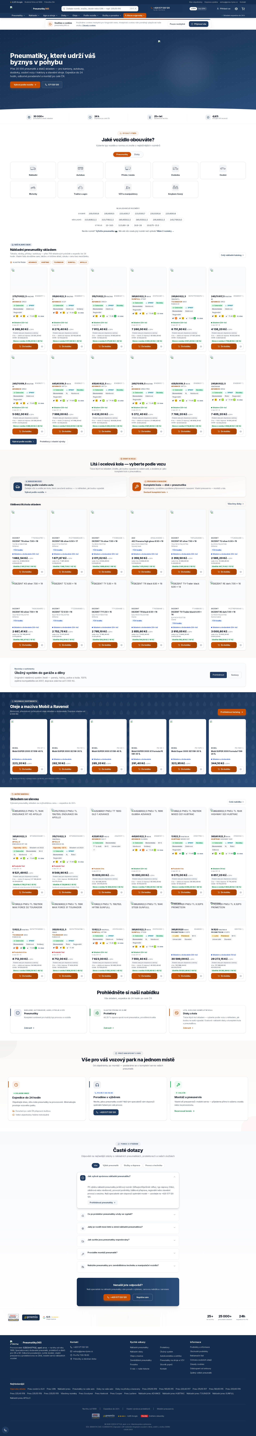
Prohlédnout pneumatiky (101, 1202)
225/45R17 (124, 213)
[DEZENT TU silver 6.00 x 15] (227, 522)
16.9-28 (138, 225)
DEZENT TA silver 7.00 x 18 (104, 541)
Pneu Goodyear (86, 1393)
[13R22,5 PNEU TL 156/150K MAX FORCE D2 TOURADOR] (28, 913)
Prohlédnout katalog (230, 712)
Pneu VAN (51, 1389)
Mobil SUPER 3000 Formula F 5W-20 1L (227, 752)
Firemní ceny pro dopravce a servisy (25, 333)
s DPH (193, 9)
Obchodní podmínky (199, 1351)
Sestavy (235, 675)
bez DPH (201, 9)
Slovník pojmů (166, 1364)
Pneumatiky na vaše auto (84, 1389)
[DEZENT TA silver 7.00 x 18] (108, 522)
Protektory (164, 1347)
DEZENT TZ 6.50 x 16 (62, 612)
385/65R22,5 (125, 220)
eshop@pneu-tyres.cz (229, 2)
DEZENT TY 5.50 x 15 (102, 612)
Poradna (134, 1364)
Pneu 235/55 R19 (51, 1393)
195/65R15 (109, 213)
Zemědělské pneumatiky (141, 1360)
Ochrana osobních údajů (201, 1360)
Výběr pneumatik (111, 1165)
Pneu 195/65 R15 (166, 1389)
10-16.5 (109, 225)
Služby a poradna (110, 15)
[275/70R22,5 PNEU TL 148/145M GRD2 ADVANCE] (28, 280)
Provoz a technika (153, 1165)
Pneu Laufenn (130, 1393)
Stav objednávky (195, 2)
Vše (95, 1165)
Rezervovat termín (183, 1111)
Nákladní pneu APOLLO (20, 1398)
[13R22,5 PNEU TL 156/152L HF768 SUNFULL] (108, 913)
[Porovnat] (42, 346)
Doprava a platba (211, 2)
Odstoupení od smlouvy (200, 1368)
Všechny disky (234, 504)
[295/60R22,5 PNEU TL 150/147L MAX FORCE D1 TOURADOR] (187, 280)
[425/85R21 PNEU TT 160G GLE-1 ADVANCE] (108, 820)
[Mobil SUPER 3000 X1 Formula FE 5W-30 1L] (147, 732)
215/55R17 (140, 213)
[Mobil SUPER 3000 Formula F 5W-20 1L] (227, 732)
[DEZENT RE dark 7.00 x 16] (227, 593)
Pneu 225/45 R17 (183, 1389)
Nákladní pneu (64, 1389)
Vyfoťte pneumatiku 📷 (106, 231)
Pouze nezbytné (177, 24)
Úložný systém (166, 1351)
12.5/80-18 (123, 225)
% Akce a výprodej (133, 15)
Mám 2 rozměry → (165, 231)
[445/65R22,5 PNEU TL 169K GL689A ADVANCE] (147, 820)
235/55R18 (155, 213)
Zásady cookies (89, 25)
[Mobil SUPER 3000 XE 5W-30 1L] (68, 732)
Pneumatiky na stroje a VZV (172, 1360)
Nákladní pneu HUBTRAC (174, 1393)
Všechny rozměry (69, 1393)
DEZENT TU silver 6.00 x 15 (224, 541)
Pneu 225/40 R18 (17, 1393)
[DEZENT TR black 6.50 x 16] (147, 593)
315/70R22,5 (108, 220)
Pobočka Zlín (49, 2)
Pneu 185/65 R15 (216, 1389)
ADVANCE (33, 262)
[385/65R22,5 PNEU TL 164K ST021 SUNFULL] (147, 280)
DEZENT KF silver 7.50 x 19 (184, 541)
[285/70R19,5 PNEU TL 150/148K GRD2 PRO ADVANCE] (147, 367)
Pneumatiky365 (32, 1342)
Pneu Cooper (116, 1393)
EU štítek (41, 316)
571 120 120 (53, 85)
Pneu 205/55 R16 (149, 1389)
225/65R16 (171, 213)
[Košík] (243, 8)
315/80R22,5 (91, 220)
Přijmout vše (200, 24)
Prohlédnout (218, 675)
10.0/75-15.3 (153, 225)
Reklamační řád (197, 1356)
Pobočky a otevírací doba (84, 1359)
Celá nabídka (235, 802)
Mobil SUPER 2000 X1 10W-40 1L (27, 751)
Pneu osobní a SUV (36, 1389)
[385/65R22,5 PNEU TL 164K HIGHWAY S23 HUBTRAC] (227, 820)
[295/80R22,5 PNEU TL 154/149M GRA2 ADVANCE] (227, 367)
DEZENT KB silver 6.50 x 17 (65, 541)
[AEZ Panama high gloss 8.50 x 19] (147, 522)
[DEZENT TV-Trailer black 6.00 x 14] (187, 593)
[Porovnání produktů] (236, 8)
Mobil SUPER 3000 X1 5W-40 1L (107, 751)
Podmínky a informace (200, 1347)
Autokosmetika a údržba (170, 1356)
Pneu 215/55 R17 (200, 1389)
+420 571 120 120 (161, 8)
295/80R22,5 (159, 220)
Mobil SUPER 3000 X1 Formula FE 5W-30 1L (147, 752)
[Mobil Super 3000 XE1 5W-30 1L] (187, 732)
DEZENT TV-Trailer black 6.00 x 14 (186, 613)
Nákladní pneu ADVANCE (149, 1393)
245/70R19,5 (176, 220)
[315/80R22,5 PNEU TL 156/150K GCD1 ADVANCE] (68, 280)
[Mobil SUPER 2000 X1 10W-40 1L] (28, 732)
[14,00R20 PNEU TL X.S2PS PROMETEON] (227, 913)
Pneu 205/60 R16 (233, 1389)
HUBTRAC (45, 262)
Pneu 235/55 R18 (34, 1393)
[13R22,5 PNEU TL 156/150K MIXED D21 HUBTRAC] (187, 820)
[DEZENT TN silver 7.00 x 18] (28, 522)
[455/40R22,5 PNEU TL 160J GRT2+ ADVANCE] (108, 367)
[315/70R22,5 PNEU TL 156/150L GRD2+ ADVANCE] (108, 280)
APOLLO (83, 262)
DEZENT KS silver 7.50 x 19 (25, 612)
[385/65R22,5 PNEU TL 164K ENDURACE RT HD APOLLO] (28, 820)
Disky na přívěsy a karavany (127, 1389)
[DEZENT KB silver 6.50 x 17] (68, 522)
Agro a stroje (49, 15)
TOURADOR (58, 262)
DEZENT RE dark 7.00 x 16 (223, 612)
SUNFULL (71, 262)
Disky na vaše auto (105, 1389)
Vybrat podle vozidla (23, 85)
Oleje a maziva (136, 1356)
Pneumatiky (17, 15)
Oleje (75, 15)
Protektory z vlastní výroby (52, 441)
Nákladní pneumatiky (139, 1347)
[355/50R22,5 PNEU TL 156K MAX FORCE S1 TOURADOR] (68, 913)
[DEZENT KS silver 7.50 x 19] (28, 593)
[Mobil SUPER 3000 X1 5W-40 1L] (108, 732)
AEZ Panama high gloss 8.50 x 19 (147, 541)
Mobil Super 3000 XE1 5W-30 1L (186, 751)
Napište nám (143, 1297)
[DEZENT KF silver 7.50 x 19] (187, 522)
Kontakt (243, 2)
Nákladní (33, 15)
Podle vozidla (90, 15)
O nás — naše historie (139, 1369)
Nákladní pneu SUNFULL (223, 1393)
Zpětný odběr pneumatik (201, 1373)
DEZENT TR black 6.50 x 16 (144, 612)
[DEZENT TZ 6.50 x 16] (68, 593)
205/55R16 (94, 213)
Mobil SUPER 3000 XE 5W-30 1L (67, 751)
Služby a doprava (132, 1165)
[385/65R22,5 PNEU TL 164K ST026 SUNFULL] (147, 913)
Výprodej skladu (17, 1389)
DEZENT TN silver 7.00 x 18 (25, 541)
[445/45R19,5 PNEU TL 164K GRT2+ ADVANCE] (68, 367)
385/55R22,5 (142, 220)
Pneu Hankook (101, 1393)
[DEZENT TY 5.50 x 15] (108, 593)
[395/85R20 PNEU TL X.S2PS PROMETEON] (187, 913)
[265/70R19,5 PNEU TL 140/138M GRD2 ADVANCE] (28, 367)
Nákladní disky (136, 1351)
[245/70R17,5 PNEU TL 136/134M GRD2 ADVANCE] (227, 280)
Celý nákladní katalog (231, 255)
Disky (63, 15)
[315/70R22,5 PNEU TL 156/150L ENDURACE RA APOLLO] (68, 820)
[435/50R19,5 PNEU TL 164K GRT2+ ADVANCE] (187, 367)
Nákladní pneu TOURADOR (198, 1393)
